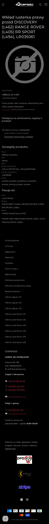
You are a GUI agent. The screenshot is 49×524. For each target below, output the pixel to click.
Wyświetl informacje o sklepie (18, 137)
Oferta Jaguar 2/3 (13, 303)
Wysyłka (9, 263)
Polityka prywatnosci (15, 280)
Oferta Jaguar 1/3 (13, 297)
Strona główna (12, 240)
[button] (3, 4)
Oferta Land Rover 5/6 (15, 337)
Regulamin (10, 252)
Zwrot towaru (11, 269)
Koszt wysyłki (6, 109)
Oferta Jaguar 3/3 (13, 308)
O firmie (9, 246)
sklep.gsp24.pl (20, 519)
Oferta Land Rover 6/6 (15, 342)
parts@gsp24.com (17, 396)
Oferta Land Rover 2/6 (15, 320)
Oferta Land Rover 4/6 (15, 331)
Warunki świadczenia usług (18, 286)
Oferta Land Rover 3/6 (15, 325)
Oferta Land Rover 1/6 (15, 314)
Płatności (9, 257)
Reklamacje (10, 274)
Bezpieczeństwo (12, 291)
